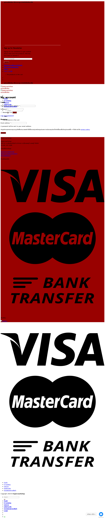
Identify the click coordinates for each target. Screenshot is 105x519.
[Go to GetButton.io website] (101, 517)
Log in (14, 112)
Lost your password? (7, 116)
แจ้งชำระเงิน (7, 105)
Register (3, 132)
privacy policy (85, 130)
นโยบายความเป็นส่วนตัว (11, 67)
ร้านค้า (6, 483)
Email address (6, 123)
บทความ (6, 103)
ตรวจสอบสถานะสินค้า (10, 490)
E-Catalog (7, 101)
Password (4, 109)
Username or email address (10, 106)
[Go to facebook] (101, 514)
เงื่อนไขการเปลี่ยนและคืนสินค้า (13, 65)
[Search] (4, 499)
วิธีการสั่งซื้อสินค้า (6, 156)
